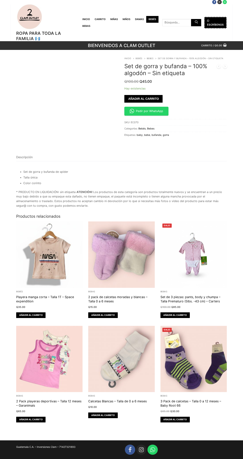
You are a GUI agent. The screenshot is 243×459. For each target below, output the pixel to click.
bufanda (156, 134)
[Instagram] (219, 2)
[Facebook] (214, 2)
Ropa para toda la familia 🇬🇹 (38, 36)
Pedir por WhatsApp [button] (149, 111)
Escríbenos (215, 24)
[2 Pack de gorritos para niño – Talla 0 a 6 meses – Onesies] (219, 67)
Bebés (139, 58)
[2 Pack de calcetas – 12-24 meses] (225, 67)
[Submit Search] (196, 22)
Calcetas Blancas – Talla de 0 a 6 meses (117, 401)
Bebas (91, 291)
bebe (147, 134)
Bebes (150, 58)
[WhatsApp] (225, 2)
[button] (31, 315)
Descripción (24, 157)
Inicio (127, 58)
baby (140, 134)
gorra (166, 134)
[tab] (24, 157)
